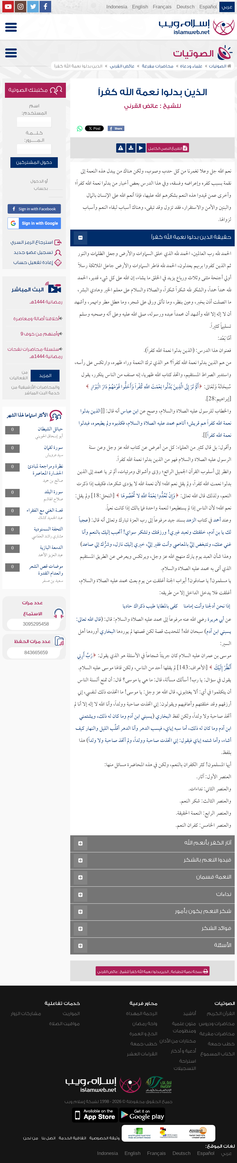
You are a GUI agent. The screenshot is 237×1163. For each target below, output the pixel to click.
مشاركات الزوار (26, 1013)
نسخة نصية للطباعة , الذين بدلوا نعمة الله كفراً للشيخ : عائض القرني (150, 972)
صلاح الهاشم (53, 499)
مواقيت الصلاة (64, 1023)
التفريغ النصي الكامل (165, 149)
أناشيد (189, 1013)
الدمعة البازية (51, 548)
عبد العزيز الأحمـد (50, 555)
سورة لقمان (53, 447)
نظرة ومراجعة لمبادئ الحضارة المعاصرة (45, 470)
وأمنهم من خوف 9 (40, 324)
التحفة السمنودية (48, 529)
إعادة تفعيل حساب (33, 262)
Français (162, 7)
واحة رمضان (144, 1023)
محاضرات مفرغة (217, 1033)
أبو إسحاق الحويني (49, 436)
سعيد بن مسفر (52, 581)
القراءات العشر (142, 1054)
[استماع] (141, 148)
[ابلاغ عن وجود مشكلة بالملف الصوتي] (120, 148)
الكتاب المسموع (217, 1054)
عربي (227, 7)
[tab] (152, 238)
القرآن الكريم (221, 1013)
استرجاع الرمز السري (31, 242)
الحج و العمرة (143, 1033)
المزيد (45, 375)
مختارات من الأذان (178, 1041)
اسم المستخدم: (34, 109)
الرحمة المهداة (141, 1013)
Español (208, 7)
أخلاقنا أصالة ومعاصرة (36, 309)
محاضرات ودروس (217, 1023)
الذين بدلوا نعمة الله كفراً (152, 92)
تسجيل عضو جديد (33, 252)
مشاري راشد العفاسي (47, 536)
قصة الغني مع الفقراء (45, 510)
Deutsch (186, 7)
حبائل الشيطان (50, 429)
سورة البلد (54, 492)
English (140, 7)
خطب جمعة (221, 1043)
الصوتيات (194, 53)
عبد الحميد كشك (50, 518)
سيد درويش (54, 455)
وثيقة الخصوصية (104, 1138)
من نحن (30, 1138)
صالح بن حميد (53, 480)
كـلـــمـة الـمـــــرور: (34, 136)
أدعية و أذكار (183, 1051)
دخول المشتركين (34, 162)
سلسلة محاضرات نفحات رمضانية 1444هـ (35, 343)
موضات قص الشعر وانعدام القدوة (46, 570)
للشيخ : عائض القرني (152, 106)
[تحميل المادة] (131, 148)
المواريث (71, 1013)
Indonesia (116, 7)
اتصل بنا (48, 1138)
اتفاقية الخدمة (72, 1138)
